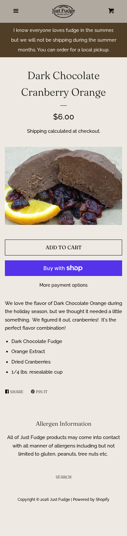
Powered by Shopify (91, 499)
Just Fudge (60, 499)
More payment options (63, 285)
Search (64, 476)
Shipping (37, 131)
